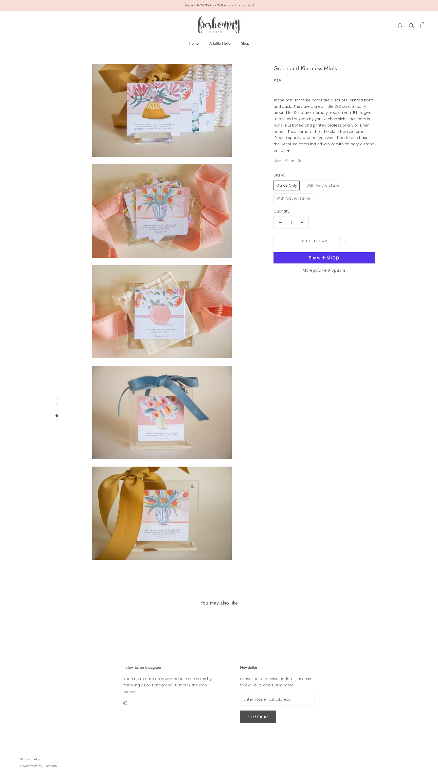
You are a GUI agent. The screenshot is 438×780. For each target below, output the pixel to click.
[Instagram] (125, 703)
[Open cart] (423, 25)
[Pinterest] (299, 160)
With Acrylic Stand (323, 185)
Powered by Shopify (38, 766)
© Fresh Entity (30, 759)
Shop (245, 43)
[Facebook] (286, 160)
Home (194, 43)
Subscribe (258, 716)
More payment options (324, 270)
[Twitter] (292, 160)
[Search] (411, 25)
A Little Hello (219, 43)
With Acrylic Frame (293, 198)
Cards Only (286, 185)
